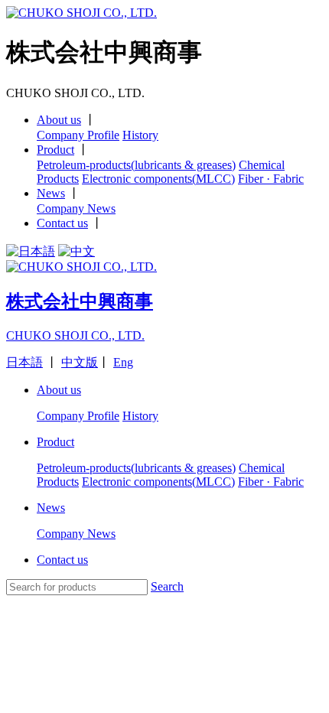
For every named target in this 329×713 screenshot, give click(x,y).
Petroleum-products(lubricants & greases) (136, 164)
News (51, 193)
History (140, 135)
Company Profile (78, 135)
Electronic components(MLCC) (158, 178)
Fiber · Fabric (271, 178)
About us (59, 119)
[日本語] (30, 251)
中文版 (79, 362)
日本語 (24, 362)
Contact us (62, 223)
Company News (76, 208)
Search (167, 586)
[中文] (76, 251)
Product (55, 149)
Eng (123, 362)
